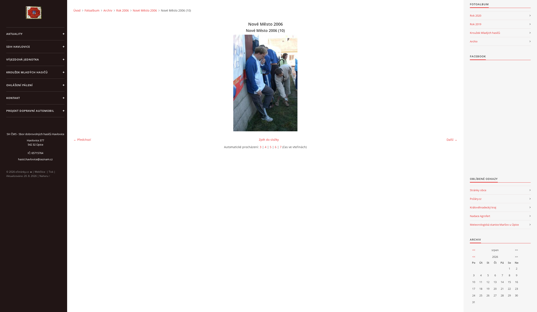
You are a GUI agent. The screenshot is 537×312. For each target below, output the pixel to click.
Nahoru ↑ (44, 176)
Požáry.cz (475, 199)
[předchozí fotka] (80, 83)
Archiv (107, 10)
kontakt (13, 98)
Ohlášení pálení (19, 85)
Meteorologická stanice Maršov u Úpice (494, 224)
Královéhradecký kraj (483, 207)
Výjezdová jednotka (22, 59)
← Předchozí (82, 140)
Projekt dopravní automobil (30, 111)
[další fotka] (450, 83)
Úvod (77, 10)
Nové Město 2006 (145, 10)
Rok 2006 (122, 10)
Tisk (51, 172)
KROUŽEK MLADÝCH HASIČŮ (27, 72)
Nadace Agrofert (480, 216)
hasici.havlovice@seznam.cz (35, 159)
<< (473, 250)
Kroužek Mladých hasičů (485, 33)
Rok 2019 (475, 24)
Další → (452, 140)
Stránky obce (478, 190)
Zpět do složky (269, 140)
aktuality (14, 34)
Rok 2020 (475, 15)
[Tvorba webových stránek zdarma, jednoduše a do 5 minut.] (31, 172)
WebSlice (40, 172)
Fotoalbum (92, 10)
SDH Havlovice (18, 47)
